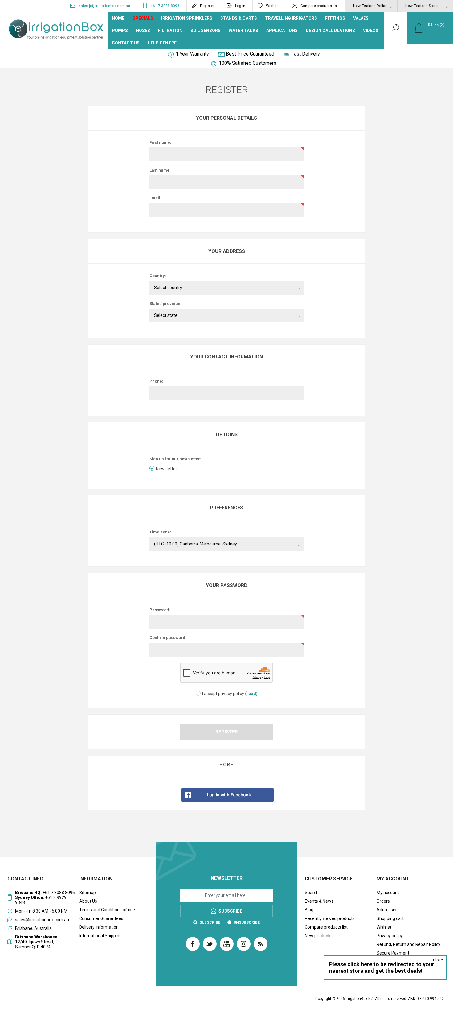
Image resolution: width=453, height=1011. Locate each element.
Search (312, 892)
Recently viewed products (330, 918)
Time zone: (160, 532)
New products (318, 935)
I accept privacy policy (223, 693)
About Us (88, 901)
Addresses (387, 909)
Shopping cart (390, 918)
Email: (155, 198)
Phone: (156, 381)
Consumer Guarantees (101, 918)
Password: (159, 609)
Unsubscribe (247, 922)
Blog (309, 909)
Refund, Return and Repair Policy (408, 944)
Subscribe (209, 922)
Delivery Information (99, 927)
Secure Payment (393, 953)
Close (438, 960)
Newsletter (166, 468)
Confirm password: (167, 637)
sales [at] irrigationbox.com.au (104, 6)
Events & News (319, 901)
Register (207, 6)
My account (388, 892)
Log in (240, 6)
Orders (383, 901)
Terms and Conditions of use (107, 909)
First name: (160, 142)
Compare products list (319, 6)
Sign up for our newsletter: (175, 459)
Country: (157, 275)
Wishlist (384, 927)
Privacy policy (390, 935)
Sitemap (87, 892)
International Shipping (100, 935)
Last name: (160, 170)
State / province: (165, 303)
